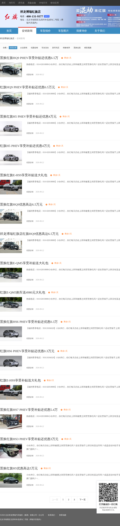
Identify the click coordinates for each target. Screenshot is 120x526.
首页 (9, 30)
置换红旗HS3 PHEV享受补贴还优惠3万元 (29, 439)
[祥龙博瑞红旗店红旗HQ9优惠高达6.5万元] (11, 252)
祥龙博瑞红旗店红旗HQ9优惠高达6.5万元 (29, 234)
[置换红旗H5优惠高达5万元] (11, 487)
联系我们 (51, 515)
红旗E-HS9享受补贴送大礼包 (20, 380)
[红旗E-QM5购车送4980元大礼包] (11, 311)
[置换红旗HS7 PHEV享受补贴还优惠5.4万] (11, 428)
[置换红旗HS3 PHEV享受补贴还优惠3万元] (11, 458)
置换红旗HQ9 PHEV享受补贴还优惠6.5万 (29, 58)
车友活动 (45, 48)
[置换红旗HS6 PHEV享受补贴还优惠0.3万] (11, 340)
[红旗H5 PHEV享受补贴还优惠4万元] (11, 164)
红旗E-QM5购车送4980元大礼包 (22, 292)
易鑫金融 (32, 3)
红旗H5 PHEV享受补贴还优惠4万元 (25, 146)
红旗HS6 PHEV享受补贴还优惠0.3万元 (27, 351)
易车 (4, 3)
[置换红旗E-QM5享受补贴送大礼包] (11, 282)
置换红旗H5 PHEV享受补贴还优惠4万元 (28, 116)
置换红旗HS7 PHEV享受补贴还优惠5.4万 (29, 409)
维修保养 (66, 48)
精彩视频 (87, 48)
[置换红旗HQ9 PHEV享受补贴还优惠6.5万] (11, 76)
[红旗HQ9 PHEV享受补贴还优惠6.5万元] (11, 106)
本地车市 (43, 3)
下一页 (82, 499)
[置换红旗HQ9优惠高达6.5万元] (11, 223)
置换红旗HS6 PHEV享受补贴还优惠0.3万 (29, 322)
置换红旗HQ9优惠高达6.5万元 (21, 204)
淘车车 (12, 3)
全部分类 (13, 48)
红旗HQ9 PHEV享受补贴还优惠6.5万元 (27, 87)
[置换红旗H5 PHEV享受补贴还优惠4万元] (11, 135)
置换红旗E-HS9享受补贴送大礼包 (23, 175)
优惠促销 (34, 48)
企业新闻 (23, 48)
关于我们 (100, 30)
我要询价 (81, 30)
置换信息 (77, 48)
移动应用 (54, 3)
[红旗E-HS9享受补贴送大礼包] (11, 399)
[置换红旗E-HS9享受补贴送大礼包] (11, 194)
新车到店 (55, 48)
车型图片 (63, 30)
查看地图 (62, 515)
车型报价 (45, 30)
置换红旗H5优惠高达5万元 (19, 468)
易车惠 (21, 3)
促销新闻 (27, 30)
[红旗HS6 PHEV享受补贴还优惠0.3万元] (11, 370)
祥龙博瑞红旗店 (7, 38)
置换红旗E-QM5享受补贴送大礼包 (24, 263)
